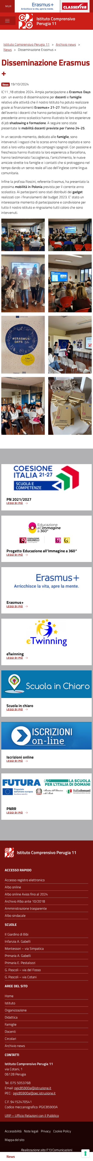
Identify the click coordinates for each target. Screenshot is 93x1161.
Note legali (31, 1131)
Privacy (46, 1131)
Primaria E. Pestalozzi (20, 962)
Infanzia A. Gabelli (17, 941)
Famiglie (10, 1024)
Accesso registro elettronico (25, 879)
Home (9, 995)
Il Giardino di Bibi (16, 934)
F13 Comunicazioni (59, 1149)
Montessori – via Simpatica (24, 948)
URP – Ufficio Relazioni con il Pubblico (32, 1115)
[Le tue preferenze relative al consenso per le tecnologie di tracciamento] (85, 1153)
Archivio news (15, 1045)
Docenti (10, 1031)
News (5, 84)
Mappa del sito (14, 1139)
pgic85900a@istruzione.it (32, 1088)
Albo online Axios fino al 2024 (26, 894)
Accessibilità (13, 1131)
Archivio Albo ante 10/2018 (25, 901)
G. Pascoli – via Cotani (21, 976)
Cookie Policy (62, 1131)
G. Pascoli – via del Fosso (23, 969)
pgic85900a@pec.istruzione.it (34, 1093)
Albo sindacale (15, 915)
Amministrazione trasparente (26, 908)
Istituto (10, 1003)
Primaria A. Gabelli (18, 955)
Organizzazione (16, 1010)
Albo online (13, 887)
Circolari (10, 1038)
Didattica (11, 1017)
